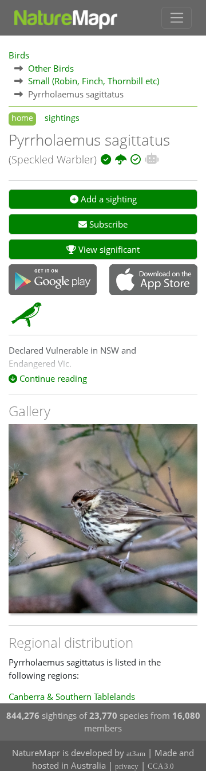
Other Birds (51, 68)
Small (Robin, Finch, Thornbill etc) (93, 81)
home (22, 118)
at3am (135, 753)
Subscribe (107, 224)
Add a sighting (107, 199)
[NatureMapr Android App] (53, 281)
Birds (19, 55)
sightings (62, 118)
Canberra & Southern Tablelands (72, 696)
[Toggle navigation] (176, 18)
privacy (126, 766)
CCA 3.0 (161, 766)
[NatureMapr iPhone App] (153, 281)
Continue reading (52, 378)
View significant (108, 249)
